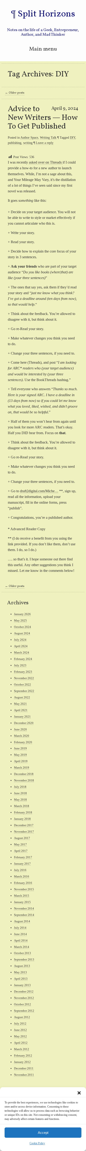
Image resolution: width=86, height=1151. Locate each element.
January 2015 (22, 902)
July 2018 (20, 786)
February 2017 (23, 857)
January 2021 (22, 716)
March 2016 (21, 876)
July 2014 (20, 927)
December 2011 (23, 1068)
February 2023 (23, 671)
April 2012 (21, 1042)
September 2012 (24, 1010)
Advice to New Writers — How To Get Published (43, 118)
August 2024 (22, 633)
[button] (79, 1093)
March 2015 (21, 895)
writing (28, 143)
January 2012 (22, 1062)
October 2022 (22, 684)
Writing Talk (48, 137)
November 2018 (24, 780)
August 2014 (22, 921)
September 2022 (24, 691)
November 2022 (24, 678)
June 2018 (20, 793)
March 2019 (21, 767)
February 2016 (23, 883)
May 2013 (20, 972)
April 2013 (21, 978)
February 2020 (23, 742)
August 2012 (22, 1017)
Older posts (14, 93)
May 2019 (20, 754)
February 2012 (23, 1055)
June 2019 (20, 748)
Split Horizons (46, 14)
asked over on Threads (46, 162)
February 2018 (23, 812)
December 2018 (23, 774)
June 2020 (20, 729)
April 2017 (21, 850)
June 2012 (20, 1030)
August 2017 (22, 838)
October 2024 (22, 627)
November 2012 (24, 998)
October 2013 (22, 953)
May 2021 (20, 703)
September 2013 (24, 959)
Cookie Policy (37, 1143)
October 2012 (22, 1004)
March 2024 (21, 652)
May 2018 (20, 799)
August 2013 (22, 966)
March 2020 (21, 735)
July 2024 (20, 639)
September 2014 (24, 915)
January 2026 (22, 614)
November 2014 (24, 908)
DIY (72, 137)
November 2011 (24, 1074)
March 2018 (21, 806)
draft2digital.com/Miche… (39, 491)
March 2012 (21, 1049)
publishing (14, 143)
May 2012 (20, 1036)
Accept (43, 1133)
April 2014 (21, 940)
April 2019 (21, 761)
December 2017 (23, 825)
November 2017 (24, 831)
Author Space (29, 137)
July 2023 (20, 665)
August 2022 (22, 697)
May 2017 (20, 844)
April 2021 (21, 710)
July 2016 (20, 870)
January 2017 (22, 863)
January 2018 (22, 818)
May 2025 (20, 620)
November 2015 (24, 889)
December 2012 (23, 991)
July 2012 (20, 1023)
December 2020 (23, 723)
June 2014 (20, 934)
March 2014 (21, 947)
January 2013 (22, 985)
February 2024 (23, 659)
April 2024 (21, 646)
